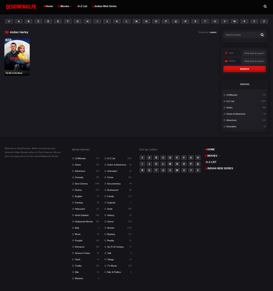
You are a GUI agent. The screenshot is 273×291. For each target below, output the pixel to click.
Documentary (114, 183)
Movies (65, 6)
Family (110, 196)
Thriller (78, 265)
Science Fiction (82, 253)
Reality (110, 240)
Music (78, 234)
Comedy (79, 177)
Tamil (77, 259)
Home (49, 6)
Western (79, 278)
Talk (109, 253)
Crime (110, 177)
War (77, 272)
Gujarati (111, 202)
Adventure (231, 120)
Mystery (111, 234)
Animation (231, 126)
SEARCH (244, 69)
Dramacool (112, 190)
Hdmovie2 (80, 209)
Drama (78, 190)
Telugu (110, 259)
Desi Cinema (81, 183)
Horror (110, 221)
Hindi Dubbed (81, 215)
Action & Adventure (235, 114)
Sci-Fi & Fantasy (115, 247)
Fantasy (79, 202)
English (78, 196)
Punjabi (78, 240)
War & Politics (114, 272)
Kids (77, 228)
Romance (80, 247)
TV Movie (112, 265)
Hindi (109, 209)
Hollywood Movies (84, 221)
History (110, 215)
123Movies (231, 95)
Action (229, 107)
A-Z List (82, 6)
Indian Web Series (106, 6)
